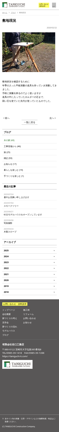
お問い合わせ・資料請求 (14, 304)
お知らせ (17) (10, 164)
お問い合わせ (43, 5)
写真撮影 (8, 222)
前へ (7, 117)
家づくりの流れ (9, 326)
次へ (51, 117)
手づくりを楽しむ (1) (14, 176)
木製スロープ (10, 230)
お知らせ (27, 322)
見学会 (5, 322)
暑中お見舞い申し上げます (16, 196)
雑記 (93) (8, 158)
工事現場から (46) (12, 146)
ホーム (4, 12)
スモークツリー (11, 204)
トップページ (8, 309)
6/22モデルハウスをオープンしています (23, 213)
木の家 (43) (9, 140)
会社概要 (6, 314)
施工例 (26, 309)
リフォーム (28, 314)
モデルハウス (8, 330)
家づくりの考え (9, 318)
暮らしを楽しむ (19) (13, 169)
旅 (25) (7, 152)
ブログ (13, 12)
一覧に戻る (29, 122)
